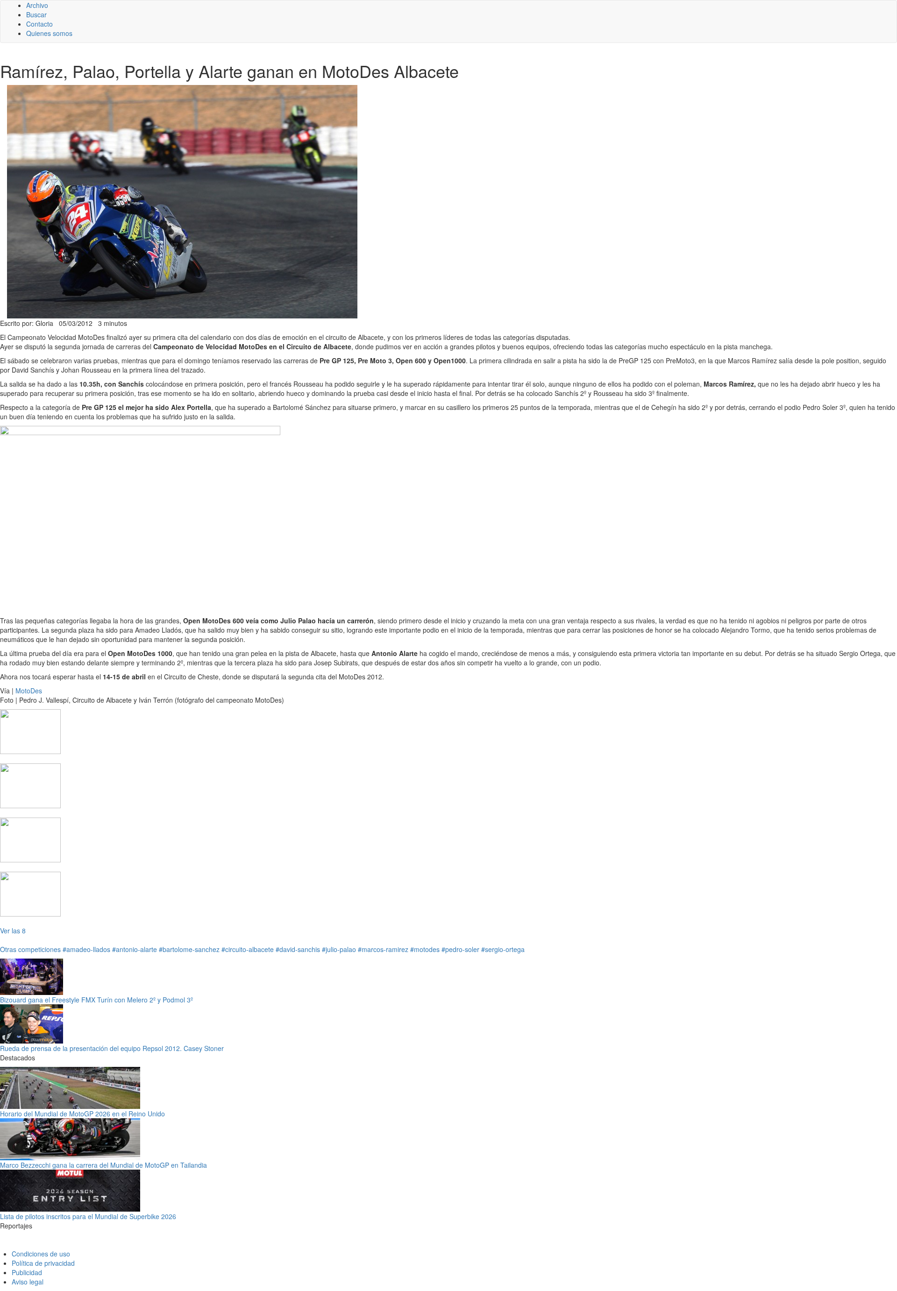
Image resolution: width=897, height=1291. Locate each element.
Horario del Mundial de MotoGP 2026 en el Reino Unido (82, 1113)
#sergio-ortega (503, 949)
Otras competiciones (30, 949)
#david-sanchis (298, 949)
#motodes (425, 949)
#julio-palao (339, 949)
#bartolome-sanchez (189, 949)
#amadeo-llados (86, 949)
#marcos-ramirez (383, 949)
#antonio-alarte (134, 949)
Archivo (37, 5)
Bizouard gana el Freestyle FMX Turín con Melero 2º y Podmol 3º (96, 999)
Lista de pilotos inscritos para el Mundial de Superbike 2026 (88, 1216)
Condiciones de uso (41, 1253)
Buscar (36, 14)
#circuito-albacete (247, 949)
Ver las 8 (13, 930)
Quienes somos (49, 33)
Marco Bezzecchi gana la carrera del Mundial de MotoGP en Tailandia (103, 1165)
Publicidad (27, 1272)
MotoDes (28, 690)
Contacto (39, 23)
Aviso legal (27, 1281)
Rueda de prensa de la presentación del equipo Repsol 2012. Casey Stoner (112, 1048)
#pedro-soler (460, 949)
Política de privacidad (43, 1263)
